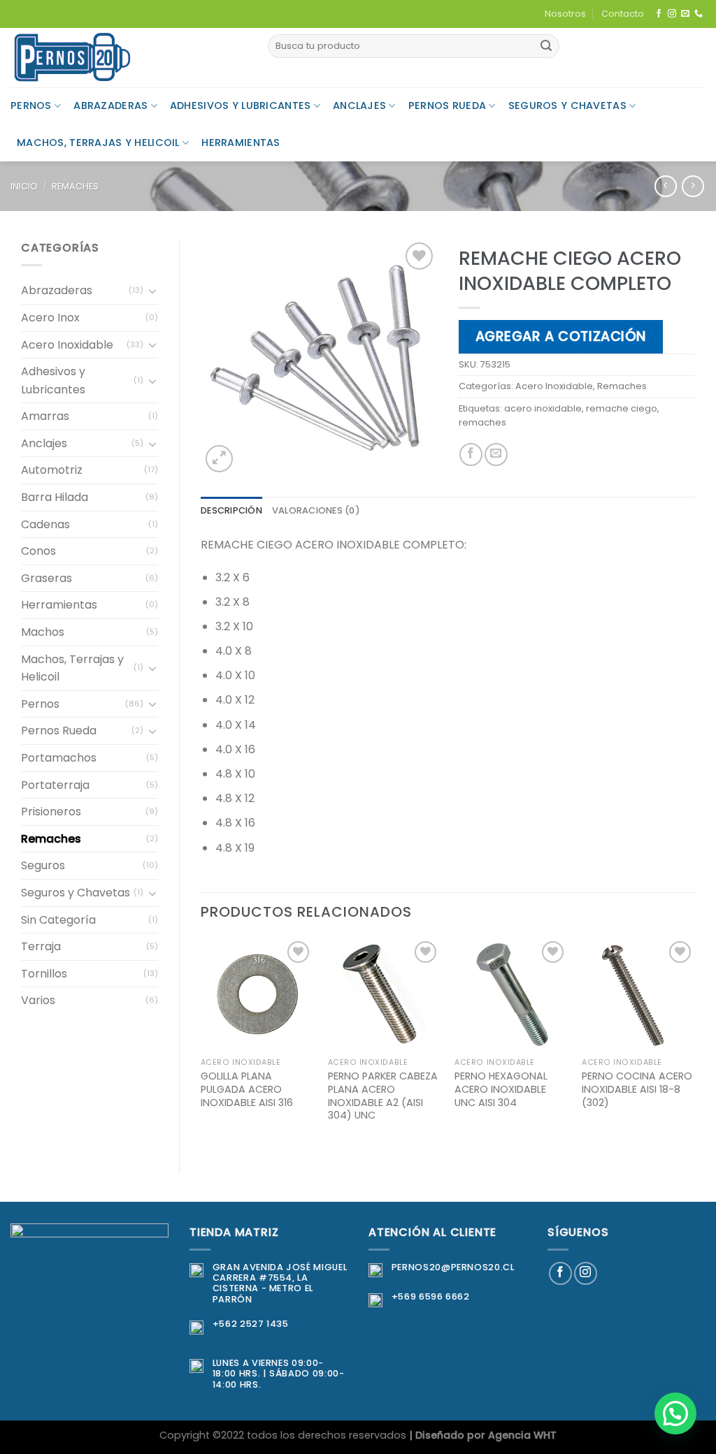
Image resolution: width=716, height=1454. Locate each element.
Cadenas (45, 524)
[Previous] (201, 1043)
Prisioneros (51, 812)
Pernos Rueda (447, 105)
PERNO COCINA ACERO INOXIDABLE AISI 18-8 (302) (637, 1089)
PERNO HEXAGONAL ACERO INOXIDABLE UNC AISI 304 (500, 1089)
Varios (38, 1000)
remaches (482, 422)
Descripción (231, 510)
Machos (42, 632)
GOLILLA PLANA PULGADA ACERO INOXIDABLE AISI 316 (247, 1089)
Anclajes (359, 105)
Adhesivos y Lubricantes (240, 105)
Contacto (622, 14)
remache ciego (621, 408)
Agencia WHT (522, 1435)
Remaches (75, 186)
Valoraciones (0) (316, 510)
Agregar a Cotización (561, 336)
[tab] (231, 511)
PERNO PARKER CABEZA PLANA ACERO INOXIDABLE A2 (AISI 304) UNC (383, 1096)
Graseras (46, 578)
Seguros (43, 865)
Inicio (24, 186)
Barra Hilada (54, 497)
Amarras (45, 416)
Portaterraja (55, 785)
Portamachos (58, 758)
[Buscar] (546, 46)
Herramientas (240, 143)
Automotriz (52, 470)
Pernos (31, 105)
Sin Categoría (58, 920)
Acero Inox (50, 318)
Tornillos (44, 974)
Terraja (41, 946)
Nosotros (565, 14)
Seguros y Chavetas (567, 105)
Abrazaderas (110, 105)
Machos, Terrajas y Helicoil (98, 143)
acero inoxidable (543, 408)
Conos (38, 551)
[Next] (694, 1043)
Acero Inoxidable (67, 345)
